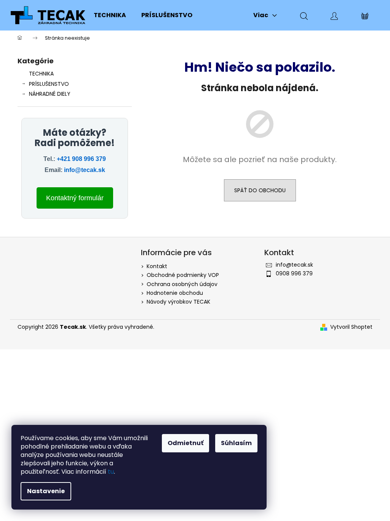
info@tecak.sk (84, 170)
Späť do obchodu (260, 190)
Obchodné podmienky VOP (183, 275)
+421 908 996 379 (81, 159)
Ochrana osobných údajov (182, 284)
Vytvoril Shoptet (351, 327)
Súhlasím (236, 443)
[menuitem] (110, 15)
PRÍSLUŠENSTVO (49, 84)
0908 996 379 (294, 273)
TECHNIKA (41, 73)
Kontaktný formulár (75, 198)
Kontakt (157, 266)
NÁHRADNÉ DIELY (49, 94)
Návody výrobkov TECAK (178, 302)
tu (111, 471)
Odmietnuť (185, 443)
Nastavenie (46, 491)
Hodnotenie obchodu (175, 293)
